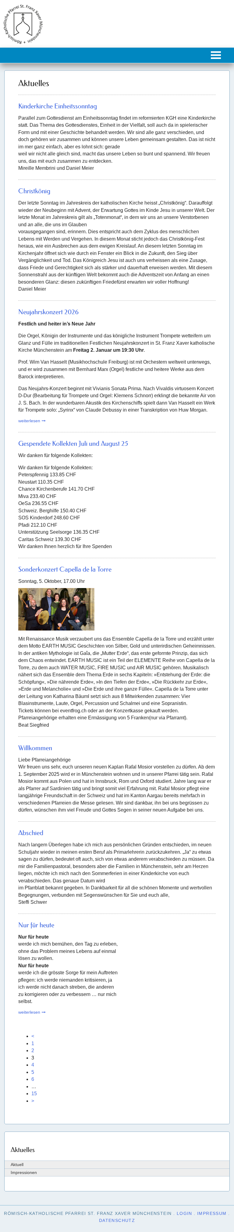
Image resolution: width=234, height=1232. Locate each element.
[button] (215, 55)
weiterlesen (29, 420)
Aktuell (17, 1164)
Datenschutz (117, 1220)
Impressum (212, 1213)
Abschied (30, 833)
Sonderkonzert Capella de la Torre (65, 569)
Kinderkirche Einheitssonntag (57, 106)
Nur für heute (36, 925)
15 (34, 1093)
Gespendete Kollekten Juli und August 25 (73, 443)
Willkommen (35, 748)
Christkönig (34, 191)
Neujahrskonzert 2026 (48, 312)
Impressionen (24, 1172)
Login (184, 1213)
